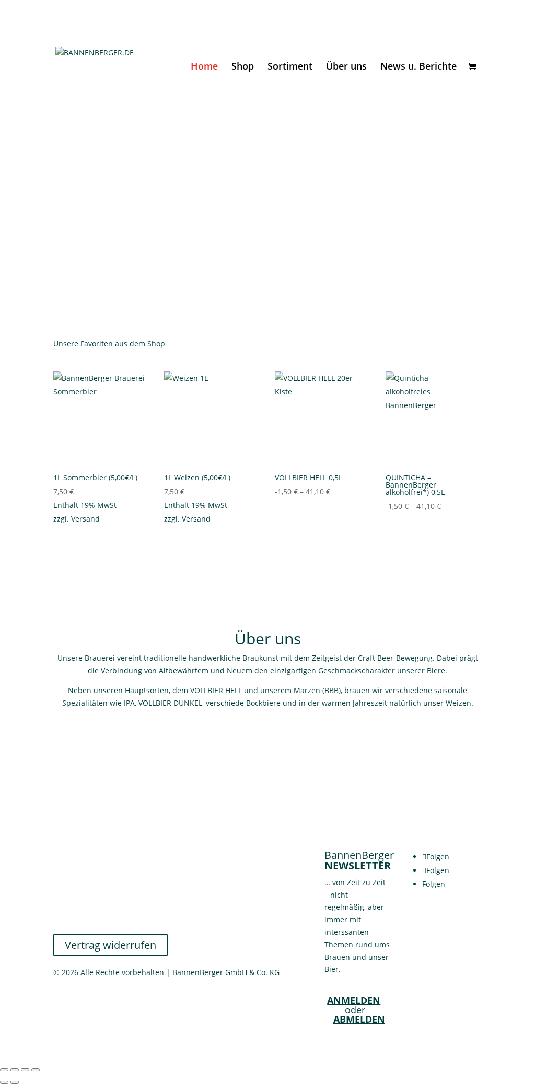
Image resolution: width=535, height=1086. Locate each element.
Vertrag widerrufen (110, 945)
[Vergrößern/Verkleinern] (4, 1069)
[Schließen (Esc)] (35, 1069)
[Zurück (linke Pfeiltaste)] (4, 1082)
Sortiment (290, 67)
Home (204, 67)
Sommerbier (318, 212)
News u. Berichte (418, 67)
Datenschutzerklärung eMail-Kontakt (117, 906)
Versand (85, 519)
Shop (242, 67)
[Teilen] (25, 1069)
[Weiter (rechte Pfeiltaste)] (14, 1082)
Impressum (73, 918)
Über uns (346, 67)
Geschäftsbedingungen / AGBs (106, 869)
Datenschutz (75, 893)
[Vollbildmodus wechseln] (14, 1069)
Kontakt (66, 856)
